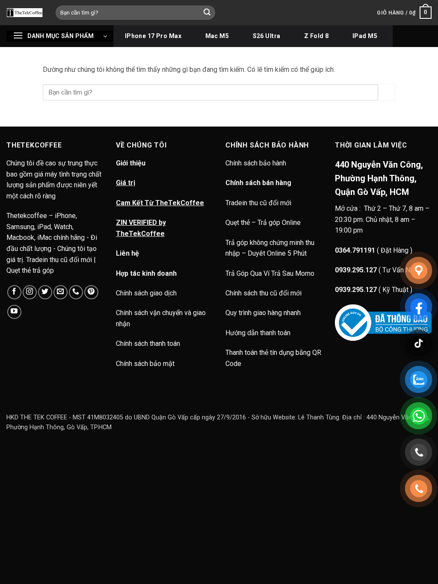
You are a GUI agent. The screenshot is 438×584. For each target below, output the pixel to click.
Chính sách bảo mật (145, 364)
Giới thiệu (130, 163)
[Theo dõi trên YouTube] (14, 312)
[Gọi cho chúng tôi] (76, 292)
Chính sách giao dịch (146, 293)
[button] (404, 13)
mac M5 (217, 35)
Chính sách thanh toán (148, 343)
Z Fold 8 (316, 35)
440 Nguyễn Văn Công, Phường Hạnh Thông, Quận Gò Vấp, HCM (379, 178)
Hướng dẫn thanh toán (257, 333)
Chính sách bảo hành (256, 163)
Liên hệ (127, 253)
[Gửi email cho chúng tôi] (60, 292)
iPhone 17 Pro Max (153, 35)
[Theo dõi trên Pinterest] (91, 292)
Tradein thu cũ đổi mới (258, 203)
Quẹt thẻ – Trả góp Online (263, 222)
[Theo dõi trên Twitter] (45, 292)
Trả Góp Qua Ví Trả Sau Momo (269, 273)
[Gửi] (207, 13)
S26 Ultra (267, 35)
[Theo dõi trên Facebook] (14, 292)
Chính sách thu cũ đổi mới (263, 293)
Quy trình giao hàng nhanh (263, 313)
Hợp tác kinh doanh (146, 273)
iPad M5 (364, 35)
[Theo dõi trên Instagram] (30, 292)
